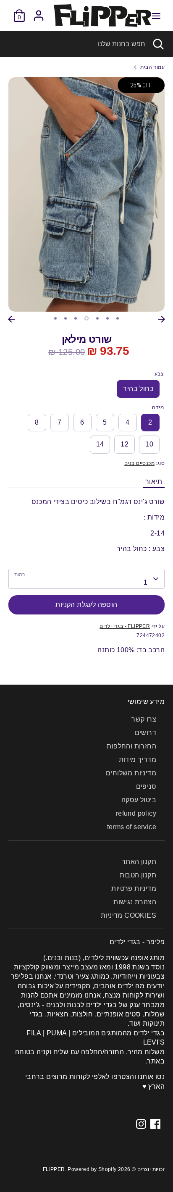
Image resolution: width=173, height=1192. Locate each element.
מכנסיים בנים (139, 463)
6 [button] (107, 318)
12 (124, 444)
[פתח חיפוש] (159, 44)
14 (100, 444)
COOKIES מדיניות (128, 915)
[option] (86, 194)
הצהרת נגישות (134, 902)
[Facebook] (155, 1124)
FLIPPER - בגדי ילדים (125, 626)
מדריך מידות (137, 759)
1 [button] (55, 318)
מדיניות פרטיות (133, 888)
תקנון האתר (139, 861)
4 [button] (86, 318)
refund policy (136, 813)
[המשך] (161, 319)
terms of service (131, 826)
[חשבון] (38, 11)
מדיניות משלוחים (131, 773)
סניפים (146, 786)
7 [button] (117, 318)
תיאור (153, 481)
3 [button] (75, 318)
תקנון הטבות (138, 875)
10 (149, 444)
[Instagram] (141, 1124)
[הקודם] (11, 319)
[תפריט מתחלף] (156, 15)
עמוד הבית (152, 67)
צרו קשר (143, 719)
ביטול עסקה (138, 799)
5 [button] (97, 318)
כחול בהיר (138, 388)
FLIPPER (54, 1169)
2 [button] (65, 318)
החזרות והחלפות (131, 746)
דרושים (145, 732)
